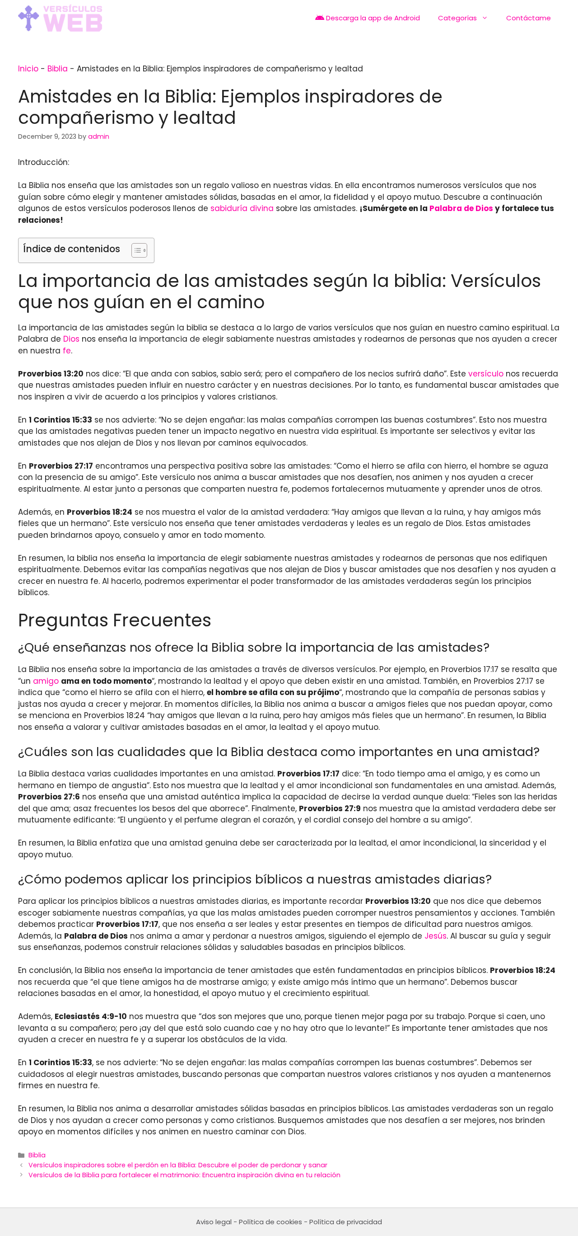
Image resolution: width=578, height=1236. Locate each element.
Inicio (28, 68)
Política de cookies (270, 1222)
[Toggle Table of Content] (135, 250)
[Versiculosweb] (60, 18)
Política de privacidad (345, 1222)
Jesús (435, 936)
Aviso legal (214, 1222)
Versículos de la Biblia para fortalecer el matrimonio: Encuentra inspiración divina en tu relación (184, 1175)
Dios (71, 339)
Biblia (57, 68)
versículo (485, 373)
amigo (46, 681)
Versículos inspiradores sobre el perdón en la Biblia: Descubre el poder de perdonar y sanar (177, 1165)
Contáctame (528, 18)
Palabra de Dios (461, 208)
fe (67, 350)
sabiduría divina (242, 208)
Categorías (457, 18)
